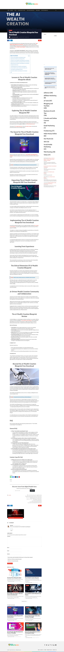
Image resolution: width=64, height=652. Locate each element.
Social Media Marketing (30, 10)
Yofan (15, 10)
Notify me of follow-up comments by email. (15, 559)
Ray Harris (11, 525)
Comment (8, 536)
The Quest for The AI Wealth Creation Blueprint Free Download (20, 60)
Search (45, 34)
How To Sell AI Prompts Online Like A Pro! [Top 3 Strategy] (32, 616)
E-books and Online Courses (50, 119)
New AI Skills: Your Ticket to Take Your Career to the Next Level (15, 594)
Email (8, 550)
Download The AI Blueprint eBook (14, 577)
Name (8, 547)
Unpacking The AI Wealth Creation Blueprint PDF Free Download (20, 61)
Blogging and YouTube (21, 10)
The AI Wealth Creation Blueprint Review (17, 69)
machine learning (28, 126)
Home (8, 10)
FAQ (11, 72)
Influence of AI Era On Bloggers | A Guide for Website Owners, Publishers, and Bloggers (49, 159)
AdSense (11, 10)
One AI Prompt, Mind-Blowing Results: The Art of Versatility (15, 632)
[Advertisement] (50, 51)
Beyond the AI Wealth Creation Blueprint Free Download (19, 70)
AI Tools (10, 30)
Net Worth (47, 139)
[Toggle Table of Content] (28, 56)
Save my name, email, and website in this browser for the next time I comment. (20, 557)
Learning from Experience (14, 64)
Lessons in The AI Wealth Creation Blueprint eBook (18, 57)
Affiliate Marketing (44, 10)
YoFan (46, 155)
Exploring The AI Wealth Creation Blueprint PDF (17, 58)
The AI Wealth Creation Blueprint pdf (32, 502)
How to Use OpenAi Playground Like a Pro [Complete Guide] (32, 632)
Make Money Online (50, 134)
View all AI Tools (24, 601)
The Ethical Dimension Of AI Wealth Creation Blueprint (18, 66)
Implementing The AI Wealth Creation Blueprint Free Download (20, 63)
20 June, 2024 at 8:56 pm (17, 525)
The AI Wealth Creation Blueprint (20, 46)
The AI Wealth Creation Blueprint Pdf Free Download (15, 616)
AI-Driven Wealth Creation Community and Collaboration (19, 67)
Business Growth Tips (49, 112)
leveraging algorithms (18, 126)
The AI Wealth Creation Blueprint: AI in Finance (33, 594)
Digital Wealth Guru (11, 581)
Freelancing (38, 10)
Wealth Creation (40, 502)
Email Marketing (49, 126)
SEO (45, 142)
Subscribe (32, 490)
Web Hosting (48, 152)
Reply (11, 530)
